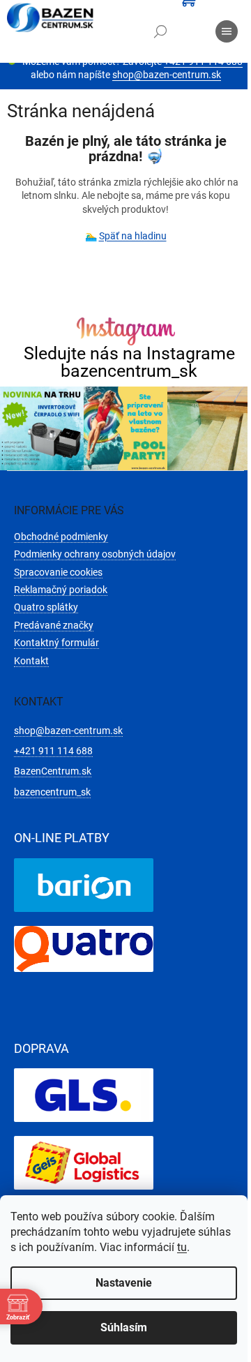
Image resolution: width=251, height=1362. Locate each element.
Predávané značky (53, 625)
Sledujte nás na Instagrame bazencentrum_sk (129, 362)
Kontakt (31, 660)
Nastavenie (124, 1282)
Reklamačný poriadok (60, 589)
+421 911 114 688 (53, 750)
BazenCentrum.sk (52, 771)
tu (182, 1247)
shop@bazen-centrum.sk (166, 74)
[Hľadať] (160, 31)
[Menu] (227, 31)
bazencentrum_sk (52, 792)
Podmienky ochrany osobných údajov (95, 554)
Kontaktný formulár (56, 642)
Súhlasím (123, 1327)
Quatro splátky (46, 607)
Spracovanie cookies (58, 572)
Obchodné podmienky (61, 536)
